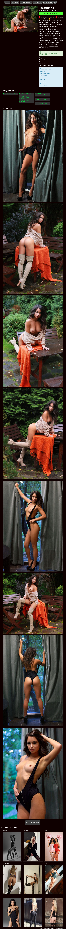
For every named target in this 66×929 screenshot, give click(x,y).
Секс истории (37, 2)
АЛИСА (46, 896)
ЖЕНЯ (25, 863)
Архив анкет (46, 928)
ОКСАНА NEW (6, 863)
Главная (7, 2)
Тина (46, 830)
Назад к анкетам (32, 822)
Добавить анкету (47, 2)
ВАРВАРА (26, 830)
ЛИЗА (25, 896)
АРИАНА (5, 830)
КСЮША (5, 896)
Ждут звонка (15, 2)
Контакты (52, 928)
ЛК (54, 2)
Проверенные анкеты (26, 2)
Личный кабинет (59, 928)
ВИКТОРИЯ (47, 863)
